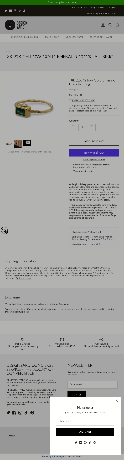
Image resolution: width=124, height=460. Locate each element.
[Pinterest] (94, 442)
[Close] (116, 400)
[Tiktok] (90, 442)
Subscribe (85, 432)
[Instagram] (85, 442)
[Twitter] (76, 442)
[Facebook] (80, 442)
